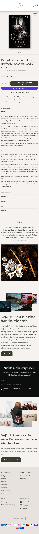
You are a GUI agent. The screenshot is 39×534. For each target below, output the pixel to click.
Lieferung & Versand (7, 502)
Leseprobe (5, 206)
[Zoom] (35, 15)
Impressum (4, 484)
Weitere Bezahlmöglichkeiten (19, 92)
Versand (9, 70)
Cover (3, 211)
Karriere (3, 479)
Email (2, 380)
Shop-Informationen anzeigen (13, 101)
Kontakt (3, 482)
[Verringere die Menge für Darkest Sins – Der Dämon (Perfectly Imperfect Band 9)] (2, 83)
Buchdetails (6, 192)
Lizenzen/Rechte (25, 476)
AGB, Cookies (5, 490)
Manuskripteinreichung (8, 505)
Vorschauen (23, 479)
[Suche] (32, 5)
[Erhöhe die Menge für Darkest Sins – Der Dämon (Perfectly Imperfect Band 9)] (8, 83)
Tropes (4, 201)
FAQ (2, 493)
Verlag (3, 476)
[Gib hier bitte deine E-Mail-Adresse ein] (36, 384)
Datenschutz (5, 487)
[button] (7, 353)
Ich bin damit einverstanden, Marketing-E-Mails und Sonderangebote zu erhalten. (17, 390)
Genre (3, 197)
